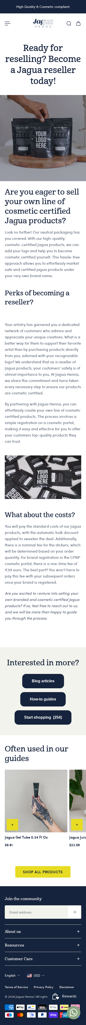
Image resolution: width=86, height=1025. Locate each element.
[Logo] (43, 23)
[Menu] (7, 23)
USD (37, 975)
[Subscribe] (74, 912)
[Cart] (78, 23)
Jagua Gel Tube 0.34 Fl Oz (26, 837)
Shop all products (43, 871)
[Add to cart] (12, 825)
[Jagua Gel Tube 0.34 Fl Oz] (36, 801)
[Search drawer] (69, 23)
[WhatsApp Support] (73, 1012)
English (10, 975)
